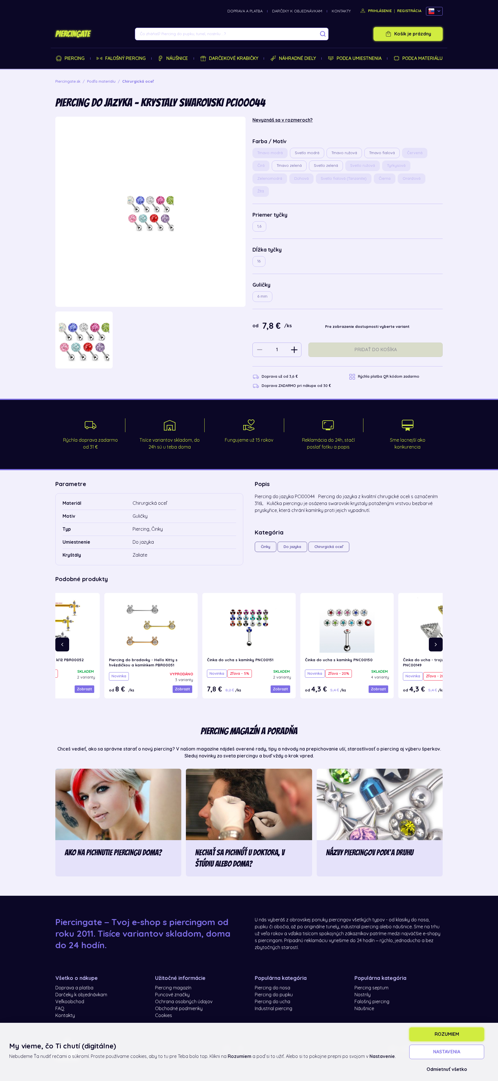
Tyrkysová (396, 165)
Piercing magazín (173, 988)
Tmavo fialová (382, 153)
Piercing (74, 58)
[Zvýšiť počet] (294, 350)
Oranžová (411, 178)
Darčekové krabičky (233, 58)
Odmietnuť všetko (447, 1069)
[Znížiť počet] (260, 350)
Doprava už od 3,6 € (280, 376)
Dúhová (301, 178)
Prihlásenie (379, 11)
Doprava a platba (245, 11)
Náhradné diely (297, 58)
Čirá (261, 165)
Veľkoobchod (69, 1001)
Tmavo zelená (289, 165)
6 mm (262, 296)
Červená (414, 153)
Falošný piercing (125, 58)
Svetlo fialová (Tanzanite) (344, 178)
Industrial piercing (273, 1008)
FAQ (59, 1008)
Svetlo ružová (362, 165)
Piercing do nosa (272, 988)
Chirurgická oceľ (328, 547)
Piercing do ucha (272, 1001)
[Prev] (62, 644)
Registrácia (409, 11)
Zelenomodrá (269, 178)
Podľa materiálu (422, 58)
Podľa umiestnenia (359, 58)
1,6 (259, 226)
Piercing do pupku (274, 994)
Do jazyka (292, 547)
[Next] (436, 644)
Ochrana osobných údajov (183, 1001)
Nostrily (362, 994)
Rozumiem (447, 1034)
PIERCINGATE (72, 34)
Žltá (260, 191)
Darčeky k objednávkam (297, 11)
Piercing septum (371, 988)
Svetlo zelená (326, 165)
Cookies (163, 1015)
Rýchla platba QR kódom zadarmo (388, 376)
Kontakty (341, 11)
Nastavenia (446, 1051)
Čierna (385, 178)
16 (259, 261)
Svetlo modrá (307, 153)
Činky (265, 547)
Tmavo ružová (344, 153)
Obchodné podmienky (179, 1008)
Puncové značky (172, 994)
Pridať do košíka (375, 349)
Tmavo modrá (270, 153)
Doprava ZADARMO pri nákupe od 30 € (296, 385)
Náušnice (177, 58)
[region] (150, 340)
